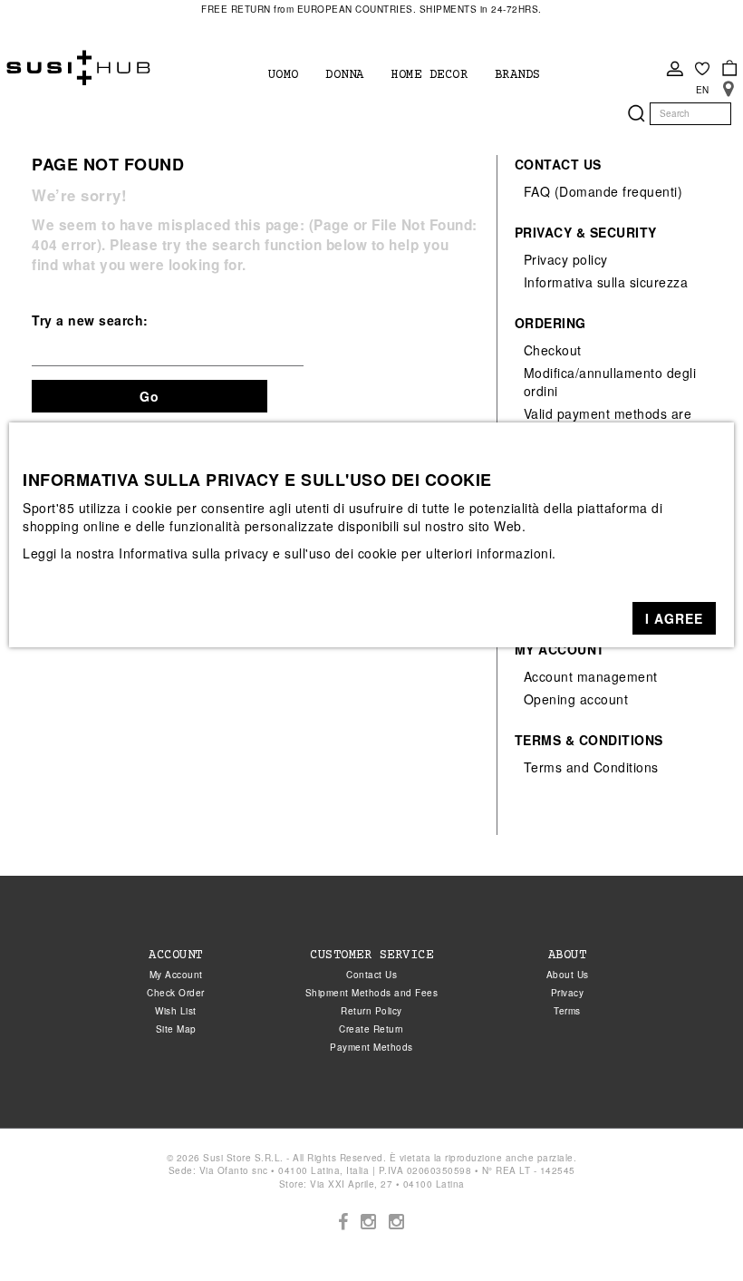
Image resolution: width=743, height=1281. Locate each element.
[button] (674, 618)
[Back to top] (692, 1230)
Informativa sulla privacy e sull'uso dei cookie (258, 553)
